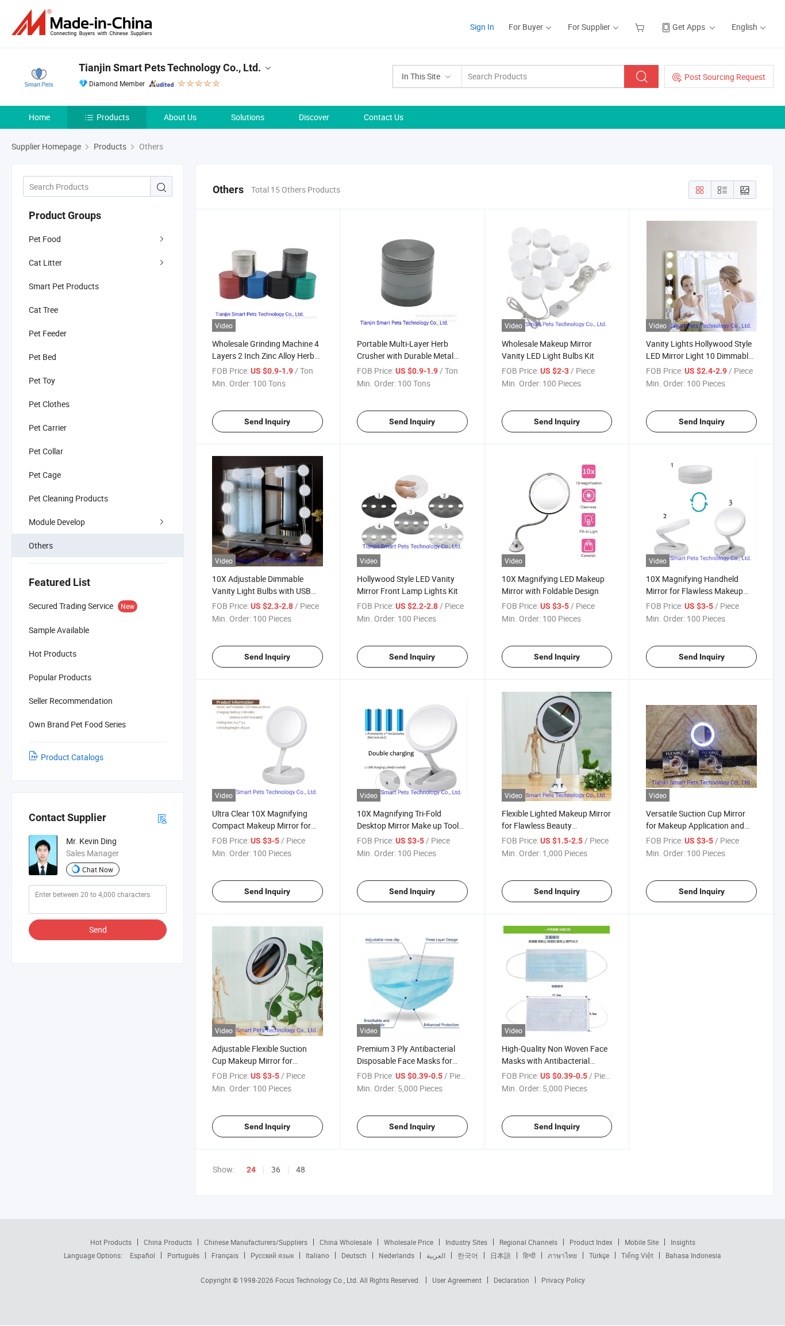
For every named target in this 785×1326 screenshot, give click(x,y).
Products (113, 117)
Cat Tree (43, 309)
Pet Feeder (48, 333)
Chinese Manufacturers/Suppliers (255, 1242)
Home (39, 117)
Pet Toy (42, 380)
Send (98, 929)
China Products (168, 1242)
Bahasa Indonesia (693, 1255)
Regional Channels (528, 1242)
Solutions (247, 117)
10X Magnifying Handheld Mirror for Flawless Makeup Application (694, 590)
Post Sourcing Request (724, 76)
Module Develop (57, 521)
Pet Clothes (49, 403)
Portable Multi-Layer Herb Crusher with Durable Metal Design (405, 355)
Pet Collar (46, 451)
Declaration (511, 1280)
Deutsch (354, 1255)
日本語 (500, 1255)
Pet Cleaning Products (68, 498)
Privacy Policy (563, 1280)
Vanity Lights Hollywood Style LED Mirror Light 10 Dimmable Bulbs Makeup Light (699, 355)
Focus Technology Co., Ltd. (317, 1280)
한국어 (467, 1255)
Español (142, 1255)
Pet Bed (42, 356)
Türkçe (599, 1255)
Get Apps (689, 26)
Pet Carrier (48, 427)
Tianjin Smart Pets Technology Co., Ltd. (170, 68)
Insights (683, 1242)
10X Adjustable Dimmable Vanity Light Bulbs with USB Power (261, 590)
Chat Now (97, 869)
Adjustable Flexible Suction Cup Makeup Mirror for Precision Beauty (259, 1060)
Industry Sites (466, 1242)
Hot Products (111, 1242)
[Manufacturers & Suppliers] (85, 22)
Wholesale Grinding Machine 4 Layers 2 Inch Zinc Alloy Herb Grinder (265, 355)
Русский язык (272, 1255)
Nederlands (396, 1255)
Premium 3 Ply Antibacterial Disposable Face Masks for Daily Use (406, 1060)
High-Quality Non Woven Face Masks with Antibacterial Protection (554, 1060)
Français (224, 1255)
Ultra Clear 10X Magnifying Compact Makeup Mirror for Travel (261, 825)
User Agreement (457, 1280)
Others (41, 545)
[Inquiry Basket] (641, 26)
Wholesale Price (408, 1242)
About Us (180, 117)
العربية (435, 1255)
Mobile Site (642, 1242)
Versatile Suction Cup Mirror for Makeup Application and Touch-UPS (695, 825)
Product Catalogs (72, 757)
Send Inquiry (267, 421)
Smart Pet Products (64, 286)
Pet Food (45, 238)
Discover (314, 117)
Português (183, 1255)
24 (251, 1169)
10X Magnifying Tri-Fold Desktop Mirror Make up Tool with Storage (408, 825)
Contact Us (383, 117)
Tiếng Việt (637, 1255)
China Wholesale (346, 1242)
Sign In (482, 26)
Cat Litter (45, 262)
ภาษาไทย (562, 1255)
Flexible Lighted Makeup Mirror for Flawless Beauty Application (556, 825)
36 (275, 1169)
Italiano (317, 1255)
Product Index (591, 1242)
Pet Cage (45, 474)
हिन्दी (529, 1255)
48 (300, 1169)
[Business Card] (162, 818)
